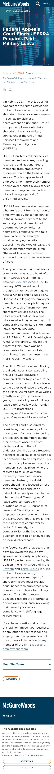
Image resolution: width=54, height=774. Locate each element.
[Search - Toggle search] (37, 3)
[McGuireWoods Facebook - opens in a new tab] (7, 716)
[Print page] (10, 90)
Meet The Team (13, 664)
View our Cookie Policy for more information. (24, 755)
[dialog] (27, 749)
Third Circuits (30, 569)
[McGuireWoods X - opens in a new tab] (11, 716)
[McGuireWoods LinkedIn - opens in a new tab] (4, 716)
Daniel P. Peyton (16, 78)
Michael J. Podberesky (20, 82)
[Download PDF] (4, 90)
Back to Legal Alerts (18, 11)
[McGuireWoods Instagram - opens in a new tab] (15, 716)
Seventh (8, 569)
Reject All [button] (27, 768)
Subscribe (11, 679)
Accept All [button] (27, 761)
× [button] (51, 727)
